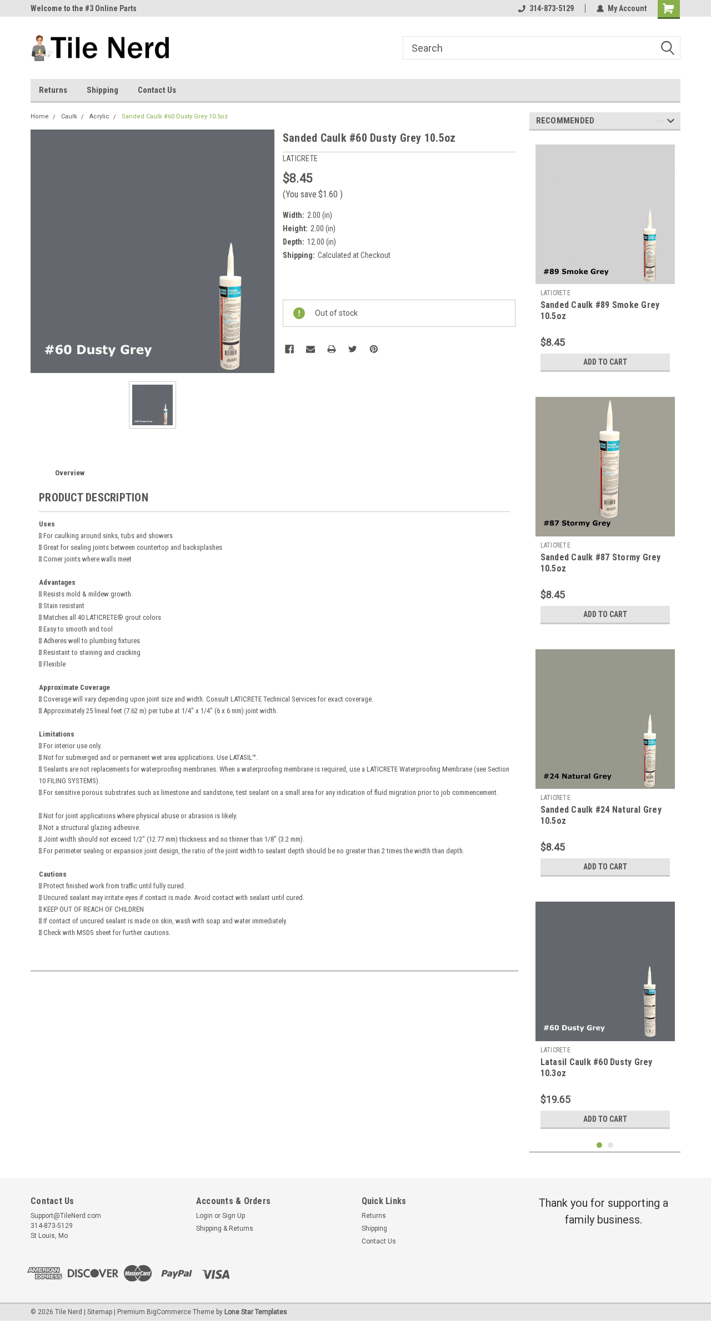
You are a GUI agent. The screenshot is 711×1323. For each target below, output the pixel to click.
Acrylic (99, 116)
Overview (69, 473)
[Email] (310, 349)
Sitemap (99, 1312)
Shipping (102, 90)
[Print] (331, 349)
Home (40, 116)
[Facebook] (289, 349)
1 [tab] (600, 1145)
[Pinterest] (373, 349)
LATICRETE (555, 293)
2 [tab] (611, 1145)
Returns (53, 90)
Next (671, 122)
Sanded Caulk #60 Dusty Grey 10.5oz (175, 116)
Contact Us (157, 90)
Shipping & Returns (224, 1228)
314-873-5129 (551, 8)
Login (204, 1216)
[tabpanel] (605, 258)
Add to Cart (605, 361)
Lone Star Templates (255, 1312)
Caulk (69, 116)
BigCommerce (169, 1312)
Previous (661, 122)
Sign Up (233, 1216)
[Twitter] (352, 349)
